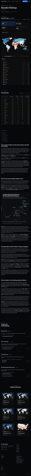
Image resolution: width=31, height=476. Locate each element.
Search (2, 468)
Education (4, 431)
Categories (8, 1)
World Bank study (18, 237)
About (20, 1)
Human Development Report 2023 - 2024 (7, 336)
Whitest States (18, 457)
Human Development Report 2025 (6, 349)
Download (24, 19)
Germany (5, 100)
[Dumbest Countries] (8, 414)
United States (6, 122)
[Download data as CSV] (29, 93)
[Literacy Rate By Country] (8, 429)
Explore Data (24, 1)
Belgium (5, 117)
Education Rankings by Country (20, 460)
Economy (17, 449)
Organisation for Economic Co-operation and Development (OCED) (12, 359)
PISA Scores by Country (19, 461)
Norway (5, 102)
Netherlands (5, 115)
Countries (13, 1)
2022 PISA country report (10, 232)
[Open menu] (29, 1)
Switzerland (5, 110)
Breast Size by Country (19, 462)
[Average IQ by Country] (23, 399)
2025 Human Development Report (23, 271)
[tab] (8, 23)
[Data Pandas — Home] (3, 1)
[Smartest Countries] (8, 399)
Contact (6, 449)
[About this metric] (7, 32)
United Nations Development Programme (8, 346)
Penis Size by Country (19, 456)
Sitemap (2, 449)
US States (17, 1)
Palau (5, 120)
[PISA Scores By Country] (23, 414)
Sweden (5, 112)
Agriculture (17, 445)
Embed (28, 19)
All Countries (2, 456)
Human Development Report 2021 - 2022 (7, 376)
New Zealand (5, 107)
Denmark (5, 105)
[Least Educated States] (23, 429)
